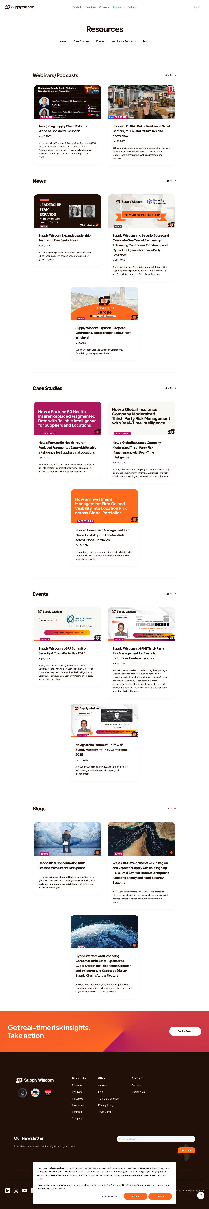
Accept (135, 1196)
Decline (160, 1196)
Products (77, 7)
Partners (132, 7)
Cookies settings (111, 1196)
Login (197, 7)
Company (104, 7)
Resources (118, 7)
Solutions (91, 7)
